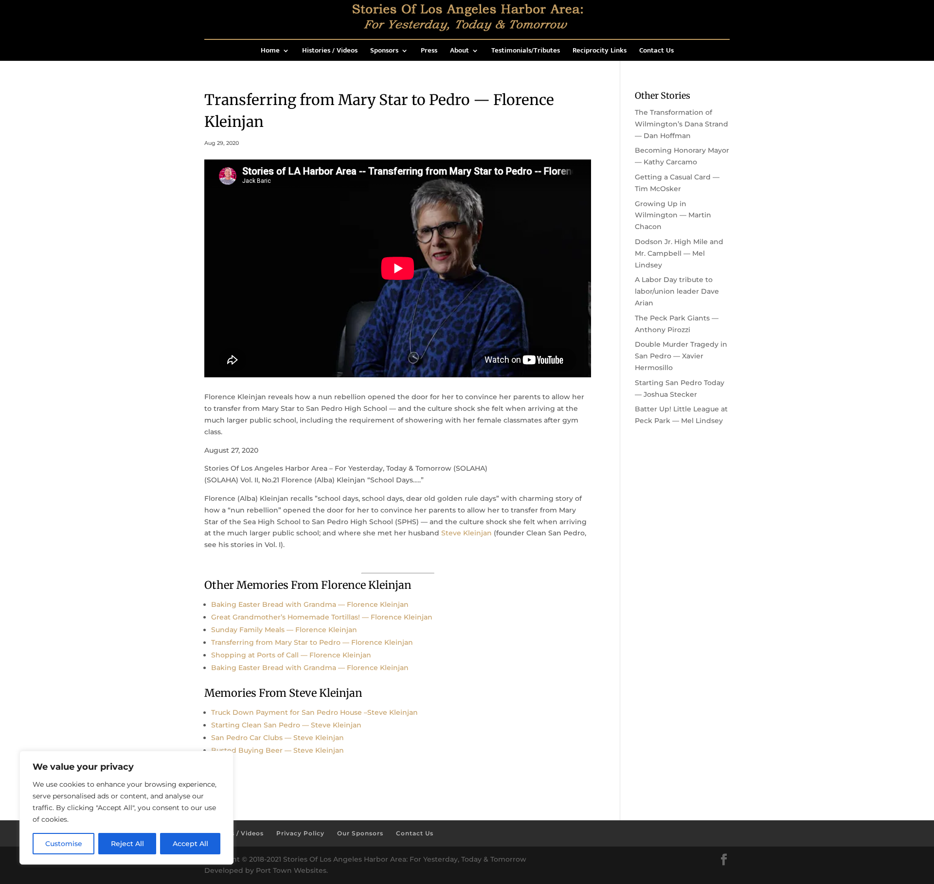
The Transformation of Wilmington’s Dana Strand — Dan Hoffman (681, 124)
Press (429, 51)
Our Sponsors (360, 833)
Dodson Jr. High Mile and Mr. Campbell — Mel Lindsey (679, 253)
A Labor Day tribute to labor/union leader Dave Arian (677, 291)
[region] (126, 808)
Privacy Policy (300, 833)
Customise (63, 843)
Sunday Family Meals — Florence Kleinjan (284, 629)
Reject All (127, 843)
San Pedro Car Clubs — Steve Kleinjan (277, 737)
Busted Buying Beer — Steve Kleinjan (277, 750)
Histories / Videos (330, 51)
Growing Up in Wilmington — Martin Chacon (673, 215)
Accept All (190, 843)
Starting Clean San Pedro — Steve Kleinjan (286, 725)
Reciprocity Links (600, 51)
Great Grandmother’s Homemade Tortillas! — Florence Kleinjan (321, 617)
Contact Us (656, 51)
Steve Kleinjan (466, 533)
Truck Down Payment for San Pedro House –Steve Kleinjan (314, 712)
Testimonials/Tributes (525, 51)
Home (270, 51)
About (459, 51)
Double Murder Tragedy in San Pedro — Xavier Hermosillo (681, 356)
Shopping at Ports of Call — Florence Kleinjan (291, 655)
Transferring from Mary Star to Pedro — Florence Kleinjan (312, 642)
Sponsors (384, 51)
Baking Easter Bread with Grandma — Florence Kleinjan (310, 604)
